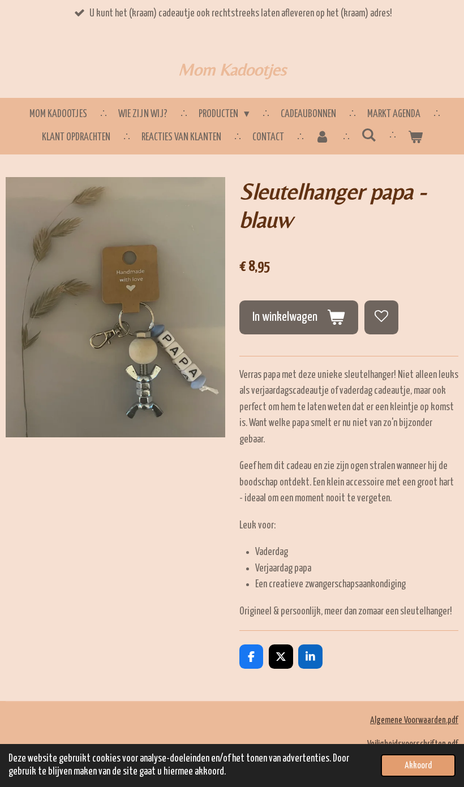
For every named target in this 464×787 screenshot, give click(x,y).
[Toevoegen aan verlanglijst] (381, 317)
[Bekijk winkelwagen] (415, 137)
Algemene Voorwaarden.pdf (414, 720)
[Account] (323, 137)
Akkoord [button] (418, 765)
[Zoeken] (369, 135)
